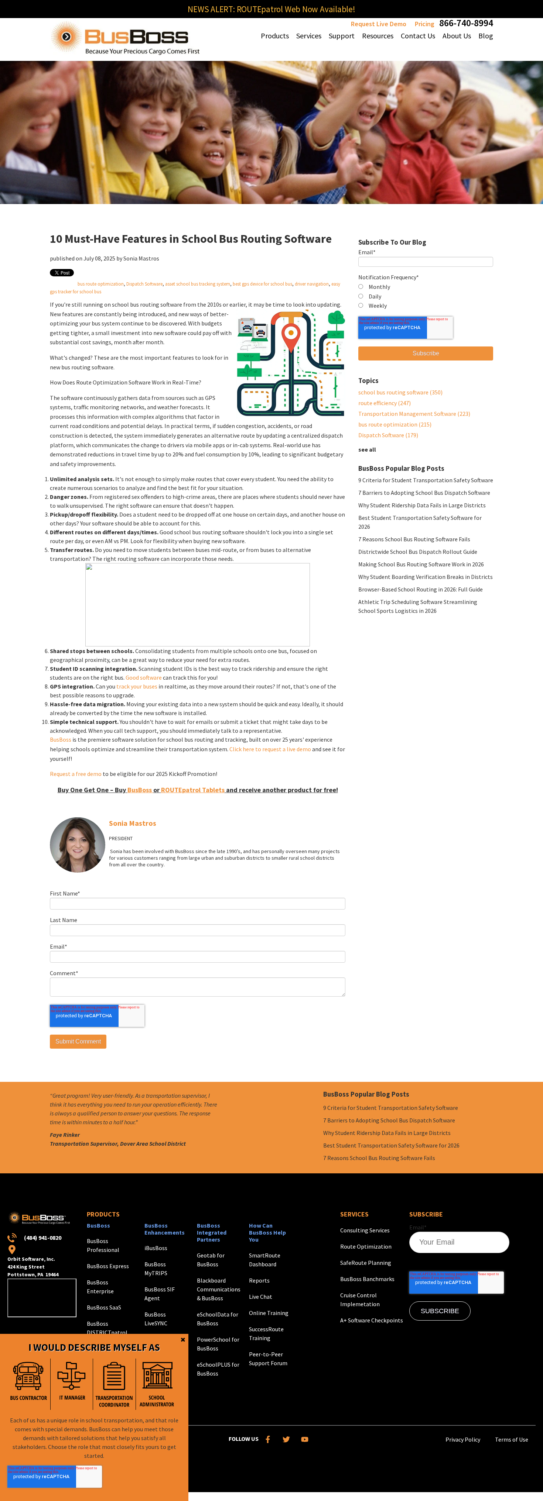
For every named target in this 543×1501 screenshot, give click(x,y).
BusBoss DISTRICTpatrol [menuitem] (107, 1328)
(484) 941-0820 (42, 1237)
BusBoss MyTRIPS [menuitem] (155, 1268)
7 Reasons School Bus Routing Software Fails (414, 539)
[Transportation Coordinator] (114, 1384)
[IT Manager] (71, 1384)
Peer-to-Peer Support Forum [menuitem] (268, 1358)
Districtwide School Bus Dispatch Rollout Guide (417, 551)
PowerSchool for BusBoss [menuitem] (218, 1344)
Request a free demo (76, 773)
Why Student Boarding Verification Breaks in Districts (425, 576)
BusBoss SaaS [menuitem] (104, 1307)
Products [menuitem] (275, 35)
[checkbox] (425, 296)
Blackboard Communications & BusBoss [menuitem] (218, 1289)
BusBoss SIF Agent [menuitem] (159, 1294)
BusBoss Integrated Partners (211, 1232)
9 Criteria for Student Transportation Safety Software (425, 480)
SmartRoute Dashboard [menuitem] (264, 1260)
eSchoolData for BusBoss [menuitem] (217, 1319)
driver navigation (312, 284)
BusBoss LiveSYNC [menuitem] (155, 1319)
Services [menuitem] (308, 35)
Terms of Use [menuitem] (511, 1439)
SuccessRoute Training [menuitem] (266, 1333)
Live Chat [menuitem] (260, 1296)
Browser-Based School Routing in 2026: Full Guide (420, 589)
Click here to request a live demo (270, 749)
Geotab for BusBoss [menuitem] (211, 1260)
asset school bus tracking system (197, 284)
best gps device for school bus (262, 284)
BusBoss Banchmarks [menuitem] (367, 1279)
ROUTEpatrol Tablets (193, 790)
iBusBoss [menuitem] (155, 1248)
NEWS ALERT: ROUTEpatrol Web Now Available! (271, 9)
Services (354, 1214)
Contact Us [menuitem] (418, 35)
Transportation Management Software (414, 413)
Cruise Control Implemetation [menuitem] (360, 1299)
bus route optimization (101, 284)
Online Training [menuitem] (268, 1313)
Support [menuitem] (342, 35)
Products (103, 1214)
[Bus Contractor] (28, 1384)
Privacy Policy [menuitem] (462, 1439)
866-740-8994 (466, 23)
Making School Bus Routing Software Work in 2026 (421, 564)
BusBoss (60, 739)
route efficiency (384, 403)
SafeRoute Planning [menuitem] (365, 1262)
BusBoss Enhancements (164, 1229)
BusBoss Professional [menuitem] (103, 1245)
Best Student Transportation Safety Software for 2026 (391, 1145)
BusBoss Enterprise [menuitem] (100, 1287)
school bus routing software (400, 392)
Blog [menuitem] (485, 35)
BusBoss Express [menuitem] (108, 1266)
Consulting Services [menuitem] (365, 1230)
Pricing (424, 24)
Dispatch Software (144, 284)
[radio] (425, 287)
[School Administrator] (157, 1384)
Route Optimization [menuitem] (366, 1246)
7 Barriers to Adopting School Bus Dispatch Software (424, 492)
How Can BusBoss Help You (267, 1232)
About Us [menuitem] (457, 35)
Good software (144, 677)
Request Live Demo (378, 24)
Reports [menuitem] (259, 1280)
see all (367, 449)
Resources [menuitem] (377, 35)
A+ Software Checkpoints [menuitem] (371, 1320)
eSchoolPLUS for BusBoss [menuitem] (218, 1369)
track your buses (136, 686)
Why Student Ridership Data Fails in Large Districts (422, 505)
